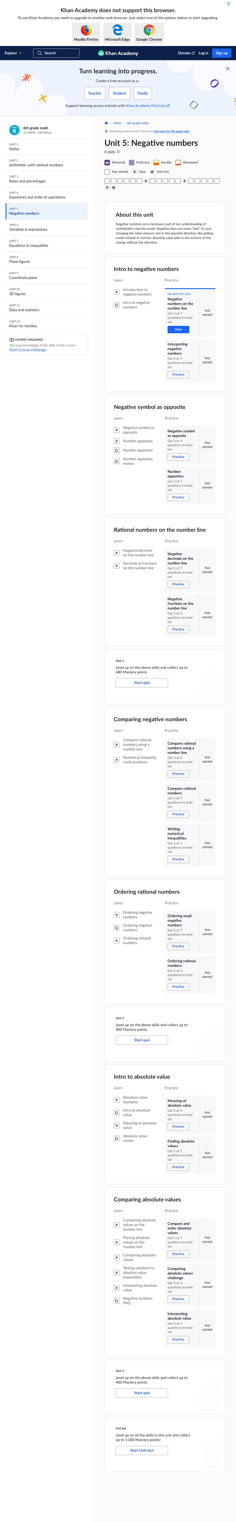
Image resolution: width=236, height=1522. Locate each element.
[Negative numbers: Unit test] (113, 187)
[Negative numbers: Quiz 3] (107, 187)
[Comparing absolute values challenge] (210, 181)
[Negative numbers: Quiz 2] (184, 181)
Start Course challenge (27, 350)
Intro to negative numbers (146, 269)
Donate (184, 53)
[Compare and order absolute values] (204, 181)
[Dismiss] (228, 3)
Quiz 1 (120, 660)
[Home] (106, 123)
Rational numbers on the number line (160, 530)
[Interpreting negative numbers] (113, 181)
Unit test (121, 1428)
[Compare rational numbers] (159, 181)
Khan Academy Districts (145, 106)
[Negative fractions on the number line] (139, 181)
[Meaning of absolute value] (191, 181)
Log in (203, 53)
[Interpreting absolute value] (217, 181)
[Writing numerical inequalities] (165, 181)
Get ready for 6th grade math (171, 131)
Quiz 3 (120, 1371)
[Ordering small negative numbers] (171, 181)
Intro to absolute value (142, 1077)
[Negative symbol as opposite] (120, 181)
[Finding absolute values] (197, 181)
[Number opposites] (126, 181)
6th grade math (138, 123)
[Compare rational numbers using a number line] (152, 181)
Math (117, 123)
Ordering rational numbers (147, 892)
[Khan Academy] (118, 53)
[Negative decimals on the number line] (133, 181)
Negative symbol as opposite (150, 407)
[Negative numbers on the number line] (107, 181)
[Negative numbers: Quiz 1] (146, 181)
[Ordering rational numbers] (178, 181)
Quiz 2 (120, 1018)
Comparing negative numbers (150, 719)
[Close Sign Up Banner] (227, 68)
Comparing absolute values (147, 1200)
